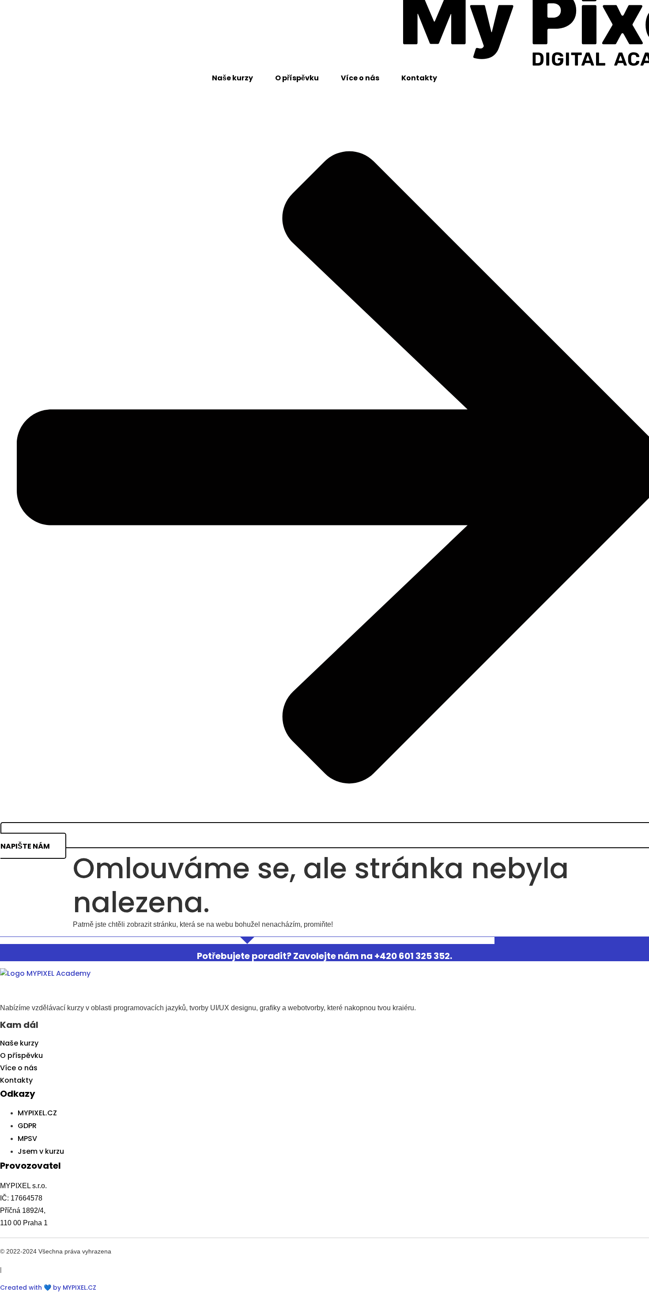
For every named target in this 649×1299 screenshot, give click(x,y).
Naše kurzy (232, 78)
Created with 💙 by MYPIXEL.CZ (48, 1287)
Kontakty (419, 78)
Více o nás (360, 78)
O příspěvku (297, 78)
